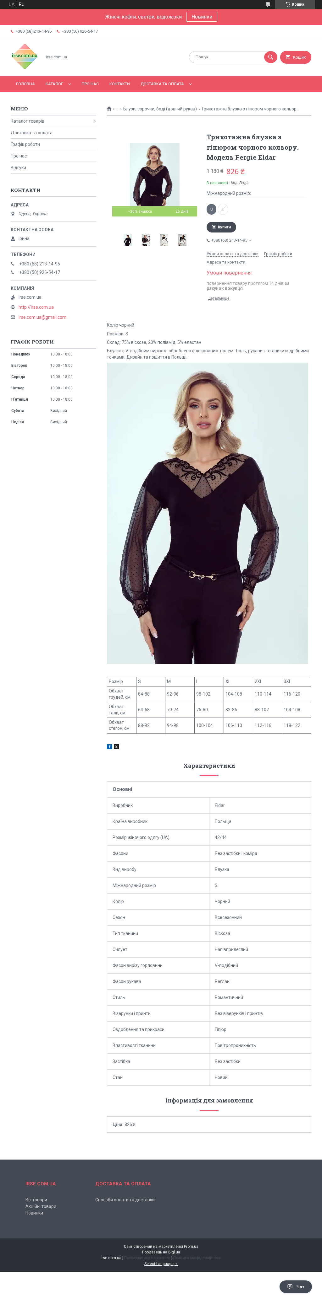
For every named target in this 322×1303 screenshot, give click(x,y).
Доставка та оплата (162, 84)
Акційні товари (40, 1206)
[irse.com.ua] (25, 68)
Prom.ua (191, 1246)
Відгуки (18, 167)
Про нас (90, 84)
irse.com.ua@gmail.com (42, 317)
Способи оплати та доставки (125, 1199)
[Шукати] (270, 57)
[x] (116, 747)
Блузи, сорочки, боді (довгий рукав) (160, 108)
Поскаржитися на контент (147, 1258)
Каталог (54, 84)
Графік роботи (25, 144)
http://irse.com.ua (36, 307)
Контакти (119, 84)
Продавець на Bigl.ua (161, 1252)
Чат (300, 1286)
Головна (25, 84)
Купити (224, 227)
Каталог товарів (27, 121)
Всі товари (36, 1199)
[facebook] (109, 747)
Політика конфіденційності (197, 1258)
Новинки (202, 17)
